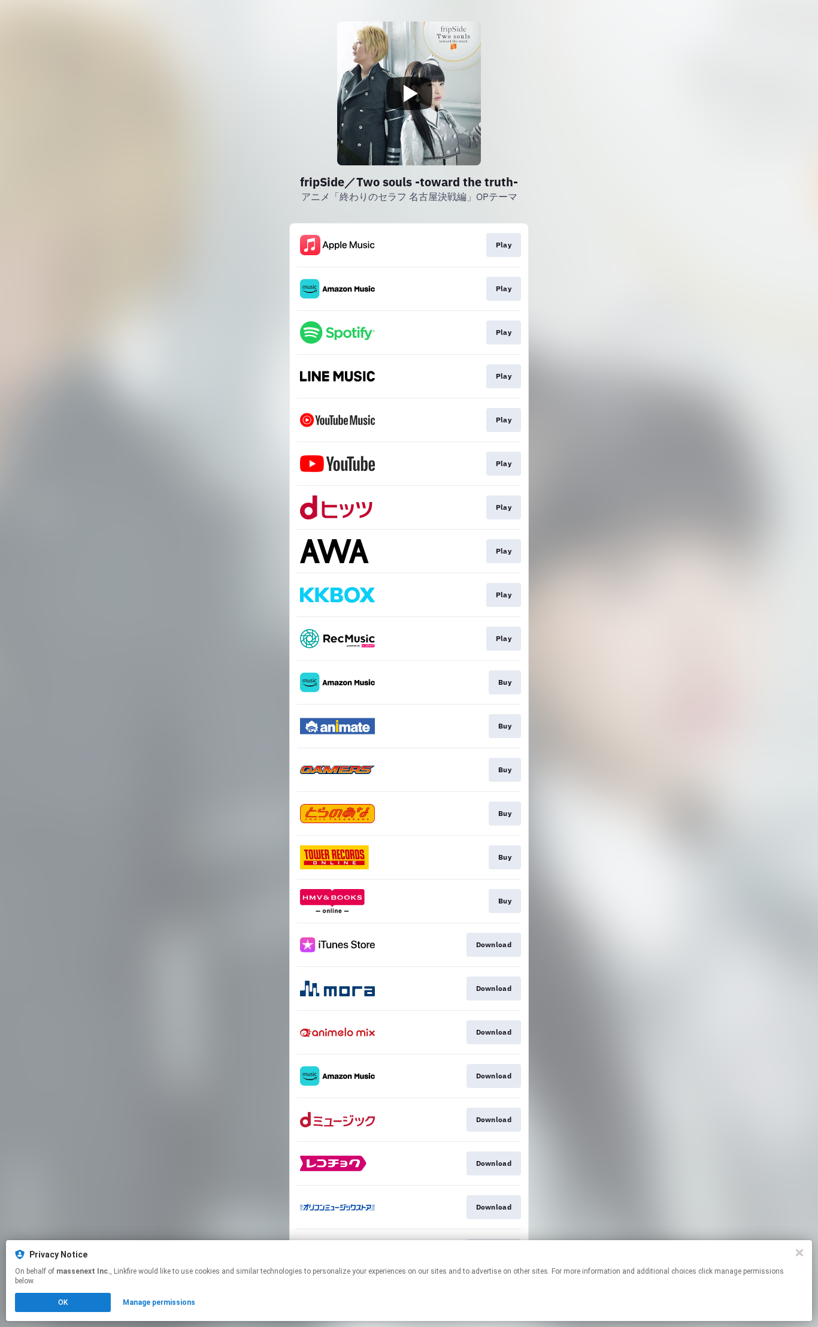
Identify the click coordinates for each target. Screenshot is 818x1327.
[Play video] (409, 93)
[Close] (799, 1252)
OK (63, 1302)
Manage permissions (159, 1302)
